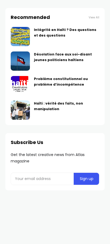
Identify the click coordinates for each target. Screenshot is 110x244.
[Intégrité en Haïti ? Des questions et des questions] (20, 36)
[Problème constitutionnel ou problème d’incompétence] (20, 85)
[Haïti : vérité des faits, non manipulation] (20, 110)
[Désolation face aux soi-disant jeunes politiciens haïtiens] (20, 61)
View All (94, 17)
